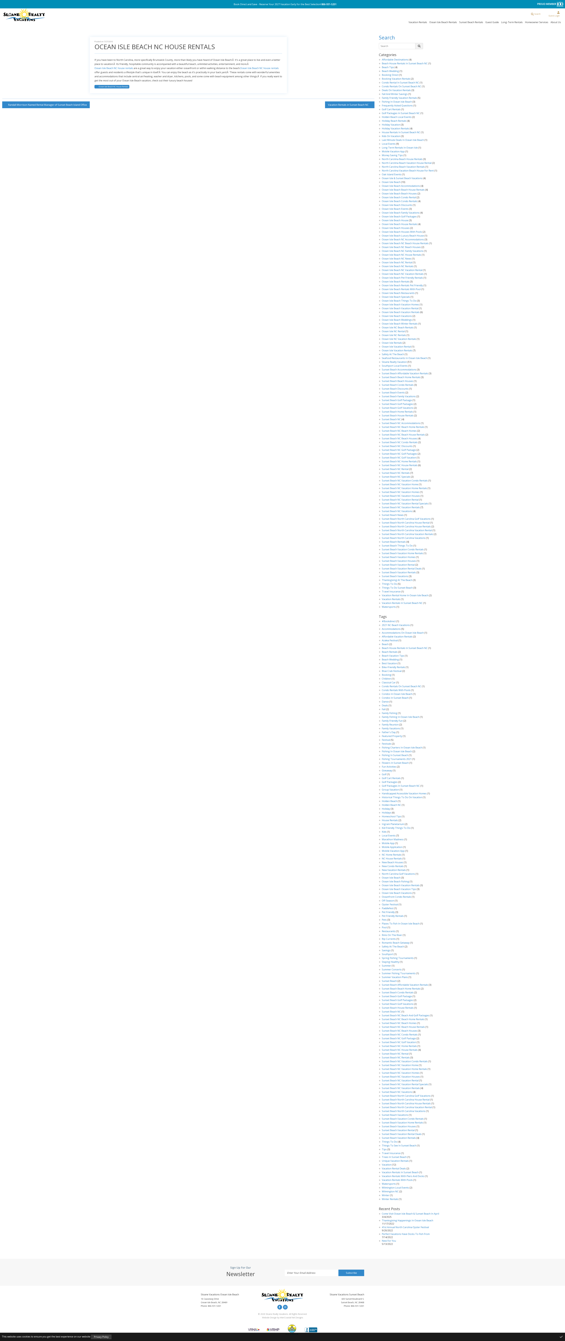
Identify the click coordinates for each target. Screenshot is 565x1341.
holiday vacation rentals (395, 128)
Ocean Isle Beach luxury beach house (403, 235)
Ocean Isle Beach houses (395, 228)
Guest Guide (492, 22)
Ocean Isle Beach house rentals (399, 224)
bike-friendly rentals (393, 667)
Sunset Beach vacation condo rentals (403, 549)
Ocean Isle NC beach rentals (397, 327)
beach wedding (390, 659)
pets (384, 920)
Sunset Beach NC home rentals (399, 461)
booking (386, 675)
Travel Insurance (391, 591)
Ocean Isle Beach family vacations (400, 213)
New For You (389, 1241)
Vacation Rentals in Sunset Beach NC (348, 104)
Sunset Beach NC (391, 419)
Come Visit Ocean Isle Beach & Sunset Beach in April (410, 1214)
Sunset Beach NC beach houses (399, 438)
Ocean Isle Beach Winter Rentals (399, 323)
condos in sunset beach (395, 698)
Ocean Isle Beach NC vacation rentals (402, 274)
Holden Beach (389, 801)
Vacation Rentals (418, 22)
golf (384, 774)
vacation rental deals (394, 1168)
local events (389, 144)
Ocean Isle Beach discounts (397, 205)
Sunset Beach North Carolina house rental (405, 522)
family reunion (390, 724)
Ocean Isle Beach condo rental (399, 197)
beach (385, 644)
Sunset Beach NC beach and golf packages (405, 1015)
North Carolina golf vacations (398, 874)
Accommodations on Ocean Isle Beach (403, 633)
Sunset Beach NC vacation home (400, 484)
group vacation (390, 789)
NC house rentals (392, 858)
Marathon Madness (393, 839)
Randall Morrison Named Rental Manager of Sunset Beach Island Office (47, 104)
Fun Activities (389, 767)
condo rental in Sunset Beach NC (400, 82)
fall (383, 709)
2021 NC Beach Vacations (396, 625)
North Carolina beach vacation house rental (406, 163)
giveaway (387, 770)
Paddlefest (387, 908)
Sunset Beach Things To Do (397, 545)
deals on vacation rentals (396, 90)
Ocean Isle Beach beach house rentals (403, 190)
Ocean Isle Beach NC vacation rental (402, 270)
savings (386, 950)
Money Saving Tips (392, 155)
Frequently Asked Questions (397, 105)
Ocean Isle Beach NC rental (397, 262)
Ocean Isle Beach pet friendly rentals (402, 278)
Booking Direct (390, 75)
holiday (386, 809)
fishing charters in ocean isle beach (402, 747)
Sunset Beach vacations (395, 576)
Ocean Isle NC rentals (394, 335)
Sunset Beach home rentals (397, 411)
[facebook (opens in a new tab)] (279, 1307)
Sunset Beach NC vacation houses (401, 496)
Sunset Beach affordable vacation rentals (405, 373)
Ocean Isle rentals (392, 343)
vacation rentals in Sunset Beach (400, 1172)
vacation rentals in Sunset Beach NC (402, 603)
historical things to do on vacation (402, 797)
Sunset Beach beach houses (397, 381)
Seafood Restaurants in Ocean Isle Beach (404, 358)
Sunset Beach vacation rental (398, 565)
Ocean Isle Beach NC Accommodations (403, 239)
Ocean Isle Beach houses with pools (402, 232)
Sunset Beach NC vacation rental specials (405, 503)
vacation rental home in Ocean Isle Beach (405, 595)
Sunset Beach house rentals (397, 415)
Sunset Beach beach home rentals (401, 377)
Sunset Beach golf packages (397, 404)
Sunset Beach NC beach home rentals (403, 427)
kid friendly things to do (396, 828)
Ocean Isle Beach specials (396, 297)
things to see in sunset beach (399, 1145)
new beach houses (392, 862)
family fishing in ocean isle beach (400, 717)
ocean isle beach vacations (397, 893)
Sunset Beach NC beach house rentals (403, 434)
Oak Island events (391, 174)
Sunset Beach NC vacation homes (400, 492)
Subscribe (351, 1272)
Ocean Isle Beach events (395, 209)
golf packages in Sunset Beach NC (401, 113)
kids (384, 832)
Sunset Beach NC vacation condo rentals (405, 480)
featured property (392, 736)
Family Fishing (389, 713)
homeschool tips (391, 816)
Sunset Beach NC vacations (397, 511)
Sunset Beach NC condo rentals (399, 442)
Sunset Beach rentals (394, 542)
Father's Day (389, 732)
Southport (387, 954)
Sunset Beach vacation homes (398, 557)
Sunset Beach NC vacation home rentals (404, 488)
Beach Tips (388, 67)
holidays (386, 812)
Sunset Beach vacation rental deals (401, 568)
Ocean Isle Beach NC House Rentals (113, 86)
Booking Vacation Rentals (396, 79)
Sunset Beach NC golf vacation (399, 457)
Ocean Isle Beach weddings (397, 320)
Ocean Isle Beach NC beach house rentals (405, 243)
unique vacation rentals (395, 1161)
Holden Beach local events (396, 117)
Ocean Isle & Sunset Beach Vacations (402, 178)
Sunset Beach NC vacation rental (400, 500)
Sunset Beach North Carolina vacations (403, 538)
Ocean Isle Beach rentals (395, 281)
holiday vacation (391, 124)
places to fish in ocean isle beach (400, 923)
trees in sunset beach (394, 1157)
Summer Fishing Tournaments (399, 973)
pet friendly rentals (393, 916)
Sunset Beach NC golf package (399, 450)
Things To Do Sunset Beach (397, 588)
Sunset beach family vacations (399, 396)
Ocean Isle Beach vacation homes (400, 304)
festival (386, 740)
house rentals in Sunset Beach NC (401, 132)
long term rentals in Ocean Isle (400, 147)
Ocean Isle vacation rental (396, 346)
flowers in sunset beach (395, 763)
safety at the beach (393, 354)
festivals (386, 744)
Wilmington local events (395, 1187)
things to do (389, 1142)
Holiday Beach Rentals (394, 121)
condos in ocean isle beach (397, 694)
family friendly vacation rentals (399, 98)
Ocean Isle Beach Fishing (395, 881)
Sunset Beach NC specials (396, 477)
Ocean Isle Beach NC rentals (397, 266)
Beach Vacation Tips (393, 656)
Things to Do (389, 584)
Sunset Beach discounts (395, 389)
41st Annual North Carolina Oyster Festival (405, 1227)
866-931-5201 (328, 4)
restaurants (388, 931)
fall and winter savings (395, 94)
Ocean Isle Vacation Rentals (397, 350)
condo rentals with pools (396, 690)
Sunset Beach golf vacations (397, 408)
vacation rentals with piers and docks (403, 1176)
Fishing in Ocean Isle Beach (397, 102)
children (386, 678)
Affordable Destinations (395, 59)
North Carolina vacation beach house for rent (408, 170)
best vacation (389, 663)
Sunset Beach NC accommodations (401, 423)
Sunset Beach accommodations (399, 369)
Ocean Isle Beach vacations (397, 316)
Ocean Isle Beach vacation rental (400, 308)
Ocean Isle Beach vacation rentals (400, 312)
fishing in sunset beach (395, 755)
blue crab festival (392, 671)
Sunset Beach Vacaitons (395, 1115)
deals (385, 705)
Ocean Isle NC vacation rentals (399, 339)
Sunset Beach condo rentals (397, 385)
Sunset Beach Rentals (471, 22)
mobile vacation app (393, 151)
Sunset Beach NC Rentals (396, 473)
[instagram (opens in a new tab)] (285, 1307)
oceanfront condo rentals (396, 897)
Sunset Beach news (393, 515)
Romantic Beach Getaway (395, 943)
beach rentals (389, 652)
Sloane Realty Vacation (394, 362)
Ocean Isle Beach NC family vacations (402, 251)
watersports (389, 607)
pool (384, 927)
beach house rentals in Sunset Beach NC (405, 63)
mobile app (388, 843)
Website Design (269, 1317)
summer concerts (392, 969)
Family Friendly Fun (392, 721)
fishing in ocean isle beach (397, 751)
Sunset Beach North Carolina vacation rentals (407, 534)
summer (386, 966)
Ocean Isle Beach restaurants (398, 293)
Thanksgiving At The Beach (397, 580)
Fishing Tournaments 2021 (397, 759)
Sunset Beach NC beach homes (399, 431)
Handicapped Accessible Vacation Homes (404, 793)
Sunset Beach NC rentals (396, 1057)
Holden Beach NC (391, 805)
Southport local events (395, 366)
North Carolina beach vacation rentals (403, 167)
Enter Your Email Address (301, 1272)
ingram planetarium (393, 824)
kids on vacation (391, 136)
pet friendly (388, 912)
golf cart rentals (391, 778)
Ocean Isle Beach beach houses (399, 193)
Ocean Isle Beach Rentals (443, 22)
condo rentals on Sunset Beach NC (401, 86)
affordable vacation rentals (397, 636)
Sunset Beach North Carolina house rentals (406, 526)
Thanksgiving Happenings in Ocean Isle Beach (407, 1220)
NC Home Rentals (391, 855)
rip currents (389, 939)
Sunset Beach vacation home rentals (402, 553)
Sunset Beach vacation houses (399, 561)
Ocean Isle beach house (395, 220)
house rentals (390, 820)
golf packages (389, 782)
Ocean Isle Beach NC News (396, 258)
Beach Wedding (390, 71)
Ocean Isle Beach (391, 182)
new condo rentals (392, 866)
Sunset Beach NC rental (395, 469)
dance (385, 701)
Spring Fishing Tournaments (398, 958)
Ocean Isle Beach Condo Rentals (399, 201)
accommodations (391, 629)
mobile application (392, 847)
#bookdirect (389, 621)
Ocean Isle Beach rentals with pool (401, 289)
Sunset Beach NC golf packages (399, 454)
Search (384, 46)
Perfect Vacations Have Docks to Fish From (406, 1234)
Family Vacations (391, 728)
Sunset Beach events (393, 392)
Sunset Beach (389, 981)
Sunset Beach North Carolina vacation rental (407, 530)
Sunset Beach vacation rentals (399, 572)
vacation (386, 1164)
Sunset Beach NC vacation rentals (401, 507)
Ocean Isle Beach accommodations (401, 186)
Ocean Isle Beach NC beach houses (401, 247)
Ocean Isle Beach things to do (399, 301)
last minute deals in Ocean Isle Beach (403, 140)
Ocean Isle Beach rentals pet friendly (402, 285)
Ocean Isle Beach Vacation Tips (399, 889)
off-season (388, 900)
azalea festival (390, 640)
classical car (389, 682)
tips (384, 1149)
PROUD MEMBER (547, 4)
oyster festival (390, 904)
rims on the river (392, 935)
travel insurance (391, 1153)
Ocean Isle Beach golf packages (399, 216)
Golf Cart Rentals (391, 109)
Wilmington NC (390, 1191)
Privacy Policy (101, 1336)
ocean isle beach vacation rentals (400, 885)
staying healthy (390, 962)
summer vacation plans (395, 977)
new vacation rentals (394, 870)
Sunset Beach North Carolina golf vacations (406, 519)
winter (385, 1195)
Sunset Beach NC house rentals (399, 465)
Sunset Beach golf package (397, 400)
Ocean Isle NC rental (393, 331)
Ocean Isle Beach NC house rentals (113, 68)
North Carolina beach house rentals (402, 159)
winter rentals (390, 1199)
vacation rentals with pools (397, 1180)
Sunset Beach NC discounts (397, 446)
